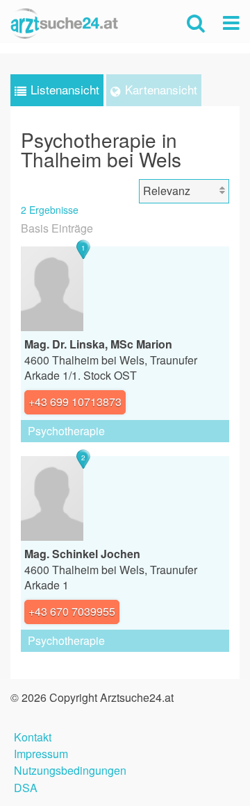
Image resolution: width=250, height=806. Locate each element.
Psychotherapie (66, 431)
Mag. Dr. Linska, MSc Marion (98, 344)
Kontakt (32, 735)
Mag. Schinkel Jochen (82, 554)
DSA (26, 786)
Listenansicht (65, 89)
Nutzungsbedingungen (70, 768)
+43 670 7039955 (71, 611)
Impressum (41, 752)
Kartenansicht (161, 89)
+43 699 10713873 (75, 402)
